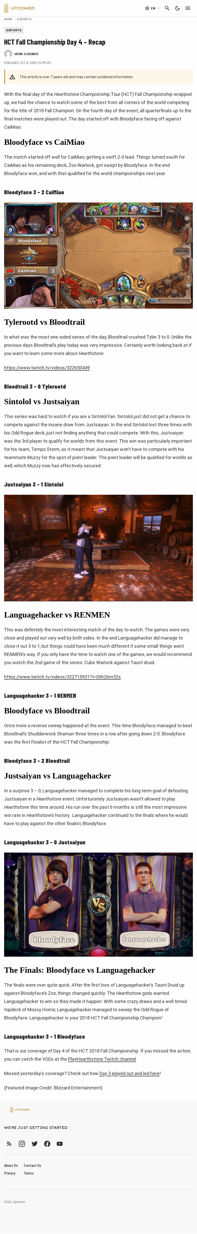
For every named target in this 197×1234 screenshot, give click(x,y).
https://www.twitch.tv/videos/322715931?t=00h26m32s (62, 677)
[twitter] (34, 1143)
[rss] (9, 1143)
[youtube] (59, 1143)
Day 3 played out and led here (130, 1073)
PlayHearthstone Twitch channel (102, 1059)
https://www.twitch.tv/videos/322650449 (47, 367)
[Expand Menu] (188, 8)
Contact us (32, 1165)
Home (8, 19)
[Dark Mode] (177, 8)
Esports (24, 19)
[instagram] (21, 1143)
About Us (11, 1165)
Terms (29, 1172)
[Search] (167, 8)
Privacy (9, 1172)
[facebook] (47, 1143)
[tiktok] (69, 1143)
